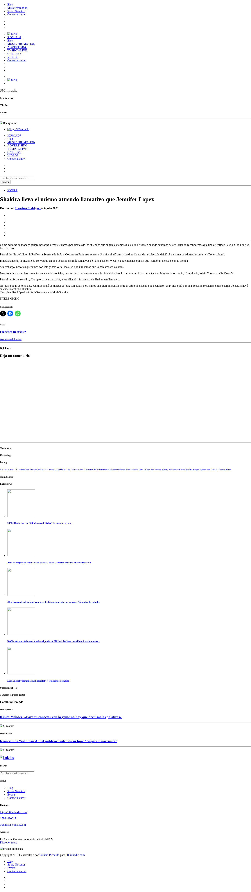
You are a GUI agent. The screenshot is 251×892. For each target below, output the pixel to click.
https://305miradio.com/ (13, 812)
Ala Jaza (3, 469)
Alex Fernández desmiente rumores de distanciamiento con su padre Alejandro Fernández (53, 602)
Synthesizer (205, 469)
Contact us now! (16, 14)
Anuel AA (12, 469)
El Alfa (67, 469)
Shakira (189, 469)
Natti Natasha (132, 469)
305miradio (22, 129)
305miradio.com (75, 855)
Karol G (81, 469)
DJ (56, 469)
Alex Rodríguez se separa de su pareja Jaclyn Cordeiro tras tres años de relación (49, 562)
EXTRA (12, 190)
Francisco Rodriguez (28, 208)
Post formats (156, 469)
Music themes (103, 469)
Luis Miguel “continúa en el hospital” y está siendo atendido (38, 680)
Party (147, 469)
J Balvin (74, 469)
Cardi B (39, 469)
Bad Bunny (31, 469)
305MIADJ (14, 37)
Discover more (8, 842)
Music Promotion (17, 7)
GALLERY (14, 53)
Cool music (49, 469)
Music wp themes (118, 469)
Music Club (91, 469)
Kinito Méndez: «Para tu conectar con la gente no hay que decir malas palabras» (61, 717)
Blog (10, 4)
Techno (213, 469)
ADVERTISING (17, 47)
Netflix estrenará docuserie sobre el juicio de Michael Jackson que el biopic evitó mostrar (53, 641)
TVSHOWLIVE (17, 50)
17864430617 (8, 818)
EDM (60, 469)
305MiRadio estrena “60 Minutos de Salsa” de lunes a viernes (39, 523)
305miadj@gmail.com (13, 824)
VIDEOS (12, 57)
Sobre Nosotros (16, 11)
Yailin (228, 469)
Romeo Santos (178, 469)
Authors (21, 469)
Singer (196, 469)
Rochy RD (167, 469)
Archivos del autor (10, 339)
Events (11, 794)
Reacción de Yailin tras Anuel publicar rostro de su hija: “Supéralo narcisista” (58, 741)
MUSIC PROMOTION (21, 43)
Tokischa (221, 469)
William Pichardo (49, 855)
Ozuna (141, 469)
